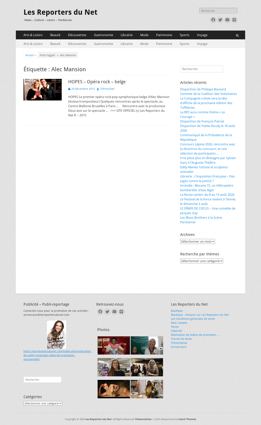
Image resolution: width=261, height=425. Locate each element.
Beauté (55, 35)
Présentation (179, 343)
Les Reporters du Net (60, 12)
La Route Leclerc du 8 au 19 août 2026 (207, 195)
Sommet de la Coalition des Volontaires (208, 94)
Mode (144, 35)
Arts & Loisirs (33, 35)
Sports (184, 35)
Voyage (202, 35)
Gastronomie (103, 35)
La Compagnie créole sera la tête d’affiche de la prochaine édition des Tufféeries (206, 103)
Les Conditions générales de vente (193, 319)
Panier (175, 327)
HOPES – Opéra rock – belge (97, 81)
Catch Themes (187, 419)
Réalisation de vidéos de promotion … (195, 335)
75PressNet (107, 89)
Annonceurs (178, 347)
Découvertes (77, 35)
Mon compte (179, 323)
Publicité (176, 331)
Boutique (177, 310)
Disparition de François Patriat (202, 121)
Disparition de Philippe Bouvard (203, 89)
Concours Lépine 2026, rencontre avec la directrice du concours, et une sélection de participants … (207, 148)
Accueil (30, 55)
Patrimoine (164, 35)
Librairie (127, 35)
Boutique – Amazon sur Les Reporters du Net (200, 315)
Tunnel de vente (181, 339)
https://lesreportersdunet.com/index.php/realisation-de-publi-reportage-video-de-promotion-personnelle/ (58, 355)
